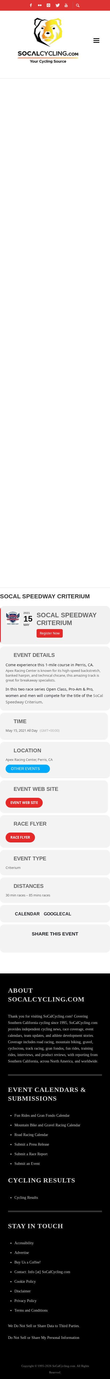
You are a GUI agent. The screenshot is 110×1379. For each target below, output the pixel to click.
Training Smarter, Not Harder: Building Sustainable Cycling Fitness (48, 411)
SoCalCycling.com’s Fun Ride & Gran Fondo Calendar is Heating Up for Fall (54, 348)
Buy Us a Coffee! (27, 1262)
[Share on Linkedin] (54, 945)
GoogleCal (57, 914)
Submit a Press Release (31, 1144)
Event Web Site (24, 802)
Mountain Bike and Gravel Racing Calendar (47, 1125)
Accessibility (24, 1243)
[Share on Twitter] (43, 945)
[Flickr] (40, 5)
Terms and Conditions (31, 1310)
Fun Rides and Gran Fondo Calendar (42, 1116)
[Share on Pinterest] (65, 945)
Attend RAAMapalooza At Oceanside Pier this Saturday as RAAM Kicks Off (55, 284)
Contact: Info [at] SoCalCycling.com (42, 1272)
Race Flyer (20, 837)
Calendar (27, 914)
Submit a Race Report (31, 1154)
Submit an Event (27, 1164)
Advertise (21, 1253)
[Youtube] (66, 5)
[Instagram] (49, 5)
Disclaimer (22, 1291)
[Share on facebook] (33, 945)
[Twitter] (57, 5)
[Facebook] (31, 5)
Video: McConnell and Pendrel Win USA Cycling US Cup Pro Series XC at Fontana (53, 157)
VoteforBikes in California (44, 215)
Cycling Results (26, 1198)
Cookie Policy (25, 1282)
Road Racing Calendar (31, 1135)
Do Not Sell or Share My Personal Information (43, 1338)
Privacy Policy (25, 1301)
